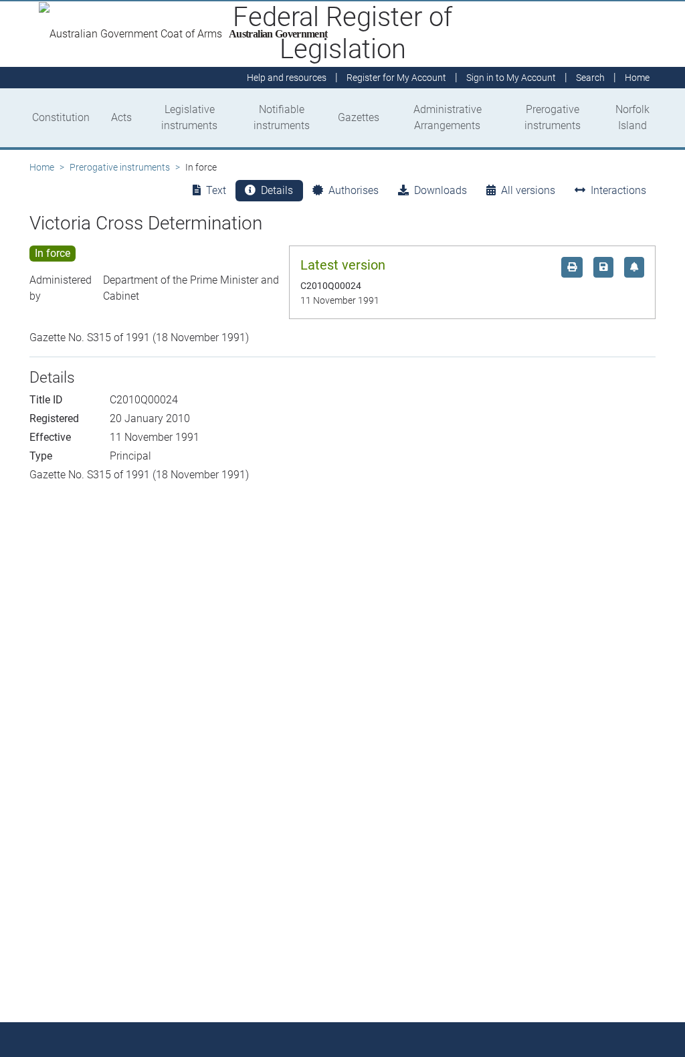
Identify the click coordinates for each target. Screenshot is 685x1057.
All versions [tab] (528, 190)
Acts (121, 117)
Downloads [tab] (440, 190)
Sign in (511, 77)
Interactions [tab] (618, 190)
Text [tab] (216, 190)
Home (41, 167)
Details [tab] (277, 190)
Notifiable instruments (282, 117)
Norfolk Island (632, 117)
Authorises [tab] (353, 190)
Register (396, 77)
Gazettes (358, 117)
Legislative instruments (189, 117)
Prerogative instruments (552, 117)
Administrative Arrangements (447, 117)
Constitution (61, 117)
